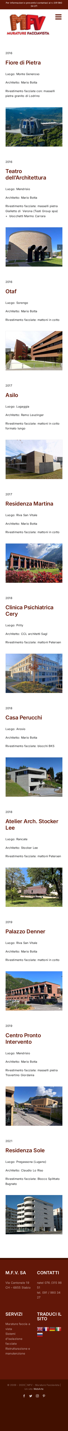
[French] (46, 1329)
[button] (8, 127)
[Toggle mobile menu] (59, 16)
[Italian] (58, 1329)
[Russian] (40, 1334)
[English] (40, 1329)
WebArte (39, 1388)
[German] (52, 1329)
